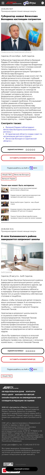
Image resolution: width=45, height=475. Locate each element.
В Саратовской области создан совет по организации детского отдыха (22, 135)
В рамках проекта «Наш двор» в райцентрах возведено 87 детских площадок (25, 210)
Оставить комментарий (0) (22, 158)
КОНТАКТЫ (30, 391)
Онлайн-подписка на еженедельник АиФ (21, 398)
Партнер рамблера (20, 464)
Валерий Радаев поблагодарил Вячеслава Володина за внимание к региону (19, 129)
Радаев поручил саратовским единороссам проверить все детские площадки (25, 196)
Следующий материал (21, 469)
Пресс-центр (7, 395)
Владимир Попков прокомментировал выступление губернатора (23, 189)
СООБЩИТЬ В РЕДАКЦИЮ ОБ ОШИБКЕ (18, 401)
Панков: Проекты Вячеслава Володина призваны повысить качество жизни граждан (25, 217)
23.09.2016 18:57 (7, 9)
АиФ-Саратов (6, 272)
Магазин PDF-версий (24, 395)
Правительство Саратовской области (16, 52)
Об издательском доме (13, 391)
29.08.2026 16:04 (7, 229)
